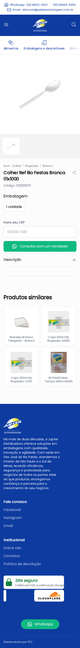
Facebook (12, 509)
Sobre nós (12, 547)
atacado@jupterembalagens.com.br (47, 10)
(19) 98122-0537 (37, 5)
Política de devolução (22, 563)
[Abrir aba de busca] (73, 24)
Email (8, 525)
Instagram (13, 517)
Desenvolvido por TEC (18, 642)
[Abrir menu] (6, 24)
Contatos (12, 555)
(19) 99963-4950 (64, 5)
